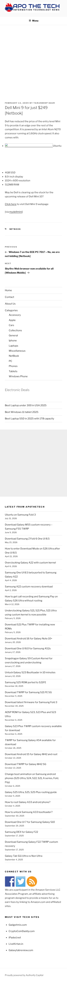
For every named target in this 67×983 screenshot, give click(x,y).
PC (10, 361)
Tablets (13, 371)
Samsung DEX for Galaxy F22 (21, 831)
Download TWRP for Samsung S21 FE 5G (28, 692)
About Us (10, 303)
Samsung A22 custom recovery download (29, 586)
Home (8, 290)
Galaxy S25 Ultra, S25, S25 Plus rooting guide (31, 792)
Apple (12, 320)
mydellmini (15, 211)
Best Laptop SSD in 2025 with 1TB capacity (29, 418)
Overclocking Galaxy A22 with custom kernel (30, 562)
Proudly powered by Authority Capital (24, 975)
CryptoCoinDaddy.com (22, 931)
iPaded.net (15, 937)
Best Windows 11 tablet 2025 (21, 412)
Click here (10, 204)
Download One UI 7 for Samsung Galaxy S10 (30, 822)
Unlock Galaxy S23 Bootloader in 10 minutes (30, 672)
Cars (11, 325)
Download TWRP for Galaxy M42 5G (25, 764)
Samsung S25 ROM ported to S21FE (25, 682)
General (13, 335)
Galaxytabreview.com (21, 950)
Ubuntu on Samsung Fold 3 (20, 514)
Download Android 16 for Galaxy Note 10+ (28, 638)
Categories (11, 310)
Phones (13, 366)
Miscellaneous (17, 350)
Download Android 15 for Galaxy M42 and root (31, 754)
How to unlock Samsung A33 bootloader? (29, 812)
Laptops (13, 345)
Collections (15, 330)
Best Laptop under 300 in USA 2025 (26, 405)
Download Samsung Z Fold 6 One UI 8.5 (27, 538)
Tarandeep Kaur (44, 103)
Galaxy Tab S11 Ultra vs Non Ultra (23, 855)
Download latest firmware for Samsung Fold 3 (31, 702)
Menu (35, 20)
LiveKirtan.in (16, 943)
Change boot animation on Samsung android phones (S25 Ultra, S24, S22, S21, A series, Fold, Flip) (32, 778)
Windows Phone (18, 376)
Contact (9, 297)
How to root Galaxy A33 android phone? (27, 802)
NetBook (15, 229)
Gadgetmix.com (18, 924)
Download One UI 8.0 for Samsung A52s (28, 648)
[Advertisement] (33, 60)
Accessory (15, 314)
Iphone (13, 340)
